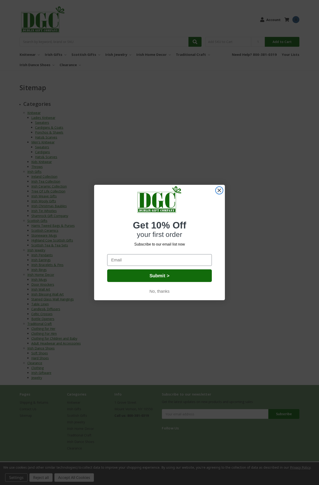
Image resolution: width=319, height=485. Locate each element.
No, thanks (159, 291)
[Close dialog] (219, 190)
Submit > (159, 275)
